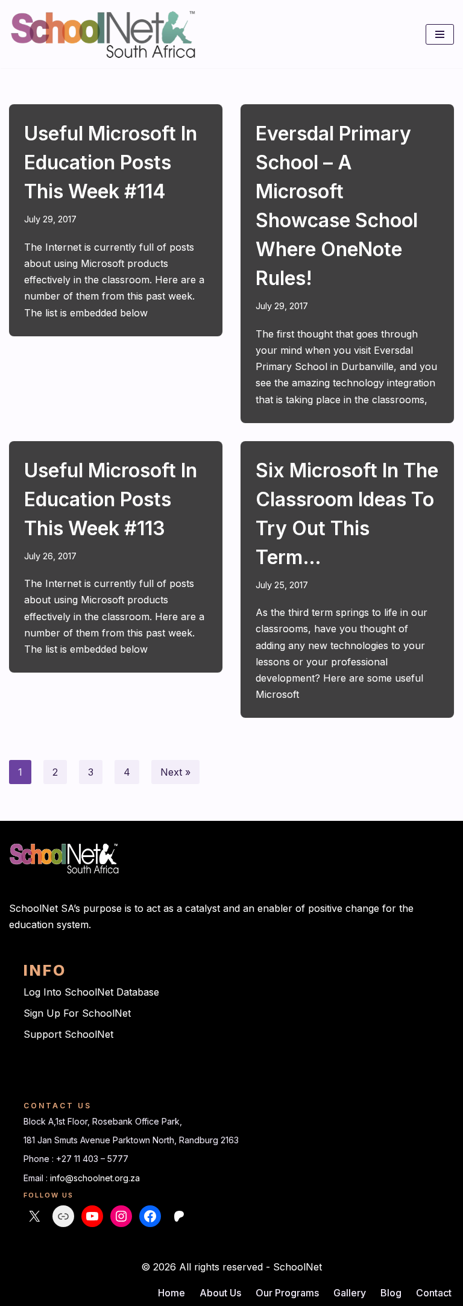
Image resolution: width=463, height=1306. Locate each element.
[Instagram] (121, 1216)
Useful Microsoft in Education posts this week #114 (110, 162)
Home (171, 1293)
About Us (220, 1293)
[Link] (63, 1216)
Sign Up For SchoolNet (77, 1013)
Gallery (349, 1293)
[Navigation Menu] (440, 34)
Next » (175, 772)
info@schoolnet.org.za (95, 1178)
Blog (391, 1293)
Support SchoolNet (68, 1034)
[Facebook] (150, 1216)
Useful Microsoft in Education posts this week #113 (110, 499)
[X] (34, 1216)
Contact (434, 1293)
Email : (37, 1178)
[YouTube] (92, 1216)
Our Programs (287, 1293)
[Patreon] (179, 1216)
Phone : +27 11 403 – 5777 (76, 1159)
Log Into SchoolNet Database (91, 992)
